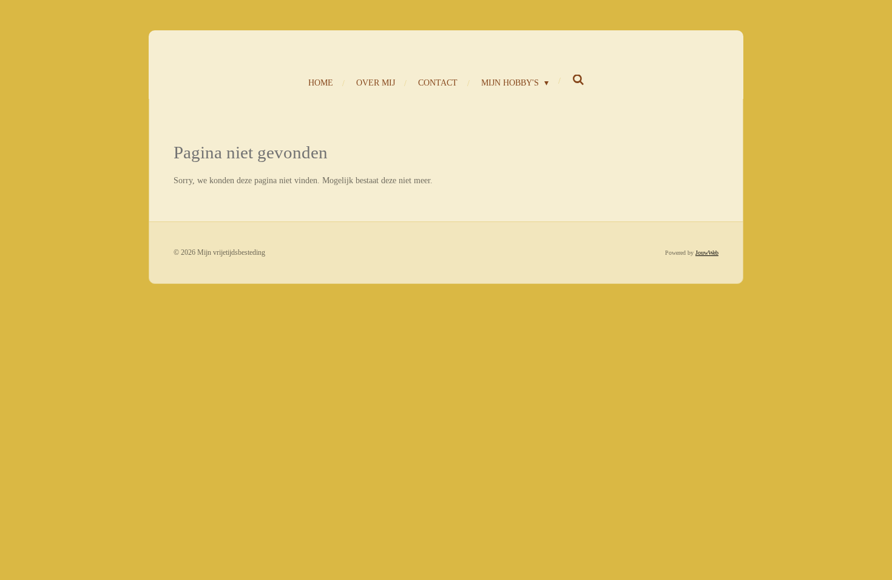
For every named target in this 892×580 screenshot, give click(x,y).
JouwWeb (706, 252)
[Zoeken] (578, 80)
